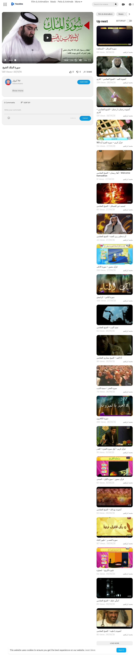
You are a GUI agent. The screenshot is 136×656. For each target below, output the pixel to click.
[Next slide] (129, 14)
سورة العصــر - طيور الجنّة (107, 540)
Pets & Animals (65, 1)
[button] (131, 4)
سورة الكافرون (102, 418)
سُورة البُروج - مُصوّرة (105, 570)
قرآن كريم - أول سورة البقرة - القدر (111, 449)
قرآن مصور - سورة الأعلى (107, 266)
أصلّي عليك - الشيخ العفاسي (108, 600)
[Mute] (80, 60)
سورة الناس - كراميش (105, 297)
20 (75, 60)
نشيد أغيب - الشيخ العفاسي (107, 327)
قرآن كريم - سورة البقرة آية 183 (109, 142)
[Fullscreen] (89, 60)
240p (84, 53)
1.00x (71, 60)
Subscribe (84, 82)
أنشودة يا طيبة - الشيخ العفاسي (109, 631)
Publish (85, 118)
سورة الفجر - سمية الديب (107, 388)
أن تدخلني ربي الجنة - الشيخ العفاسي (111, 236)
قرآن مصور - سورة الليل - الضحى (110, 479)
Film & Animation (40, 1)
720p (85, 60)
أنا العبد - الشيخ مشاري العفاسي (109, 358)
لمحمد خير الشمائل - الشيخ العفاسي (111, 206)
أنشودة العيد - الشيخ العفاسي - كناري (111, 79)
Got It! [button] (121, 650)
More (77, 1)
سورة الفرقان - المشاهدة (106, 48)
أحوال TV (16, 80)
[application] (47, 37)
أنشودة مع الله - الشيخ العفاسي (109, 509)
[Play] (5, 60)
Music (53, 1)
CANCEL (73, 118)
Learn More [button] (90, 650)
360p (84, 49)
